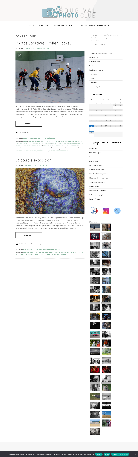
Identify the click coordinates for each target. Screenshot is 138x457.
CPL (54, 143)
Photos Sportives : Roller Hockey (43, 43)
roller (56, 149)
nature (30, 254)
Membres (72, 25)
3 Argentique (37, 249)
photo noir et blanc (43, 147)
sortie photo (43, 151)
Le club (40, 25)
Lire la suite (28, 124)
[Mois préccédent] (91, 99)
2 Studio (92, 78)
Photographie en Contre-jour (98, 178)
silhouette (49, 254)
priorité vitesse (34, 149)
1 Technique (27, 249)
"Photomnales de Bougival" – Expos (100, 53)
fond (79, 252)
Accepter (99, 454)
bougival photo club (51, 141)
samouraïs (78, 149)
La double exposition (33, 160)
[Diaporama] (93, 222)
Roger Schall (93, 157)
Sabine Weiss (93, 161)
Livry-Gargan (56, 145)
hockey (46, 145)
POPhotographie (43, 48)
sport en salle (62, 151)
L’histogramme (94, 186)
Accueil (32, 25)
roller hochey (66, 149)
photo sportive (59, 147)
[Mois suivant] (120, 99)
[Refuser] (136, 454)
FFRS (28, 145)
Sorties (37, 138)
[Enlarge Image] (19, 55)
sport (53, 151)
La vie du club (28, 138)
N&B (65, 145)
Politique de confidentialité (120, 454)
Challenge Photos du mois (56, 25)
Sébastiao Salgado (95, 153)
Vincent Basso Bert (41, 165)
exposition (66, 252)
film (74, 252)
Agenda (92, 25)
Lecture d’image (94, 199)
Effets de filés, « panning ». (97, 191)
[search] (108, 25)
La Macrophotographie (96, 195)
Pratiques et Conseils (51, 249)
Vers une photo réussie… (97, 182)
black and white (35, 141)
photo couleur (28, 147)
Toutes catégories (48, 138)
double (57, 252)
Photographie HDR (95, 165)
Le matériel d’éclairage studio (98, 174)
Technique (83, 25)
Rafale (44, 149)
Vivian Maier (93, 148)
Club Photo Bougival (32, 143)
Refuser (106, 454)
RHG (50, 149)
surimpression (60, 254)
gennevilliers (37, 145)
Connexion (101, 25)
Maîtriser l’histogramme (97, 169)
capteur (38, 252)
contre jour (46, 143)
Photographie (72, 147)
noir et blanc (74, 145)
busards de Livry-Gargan (70, 141)
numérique (39, 254)
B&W (25, 141)
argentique (28, 252)
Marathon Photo (94, 61)
